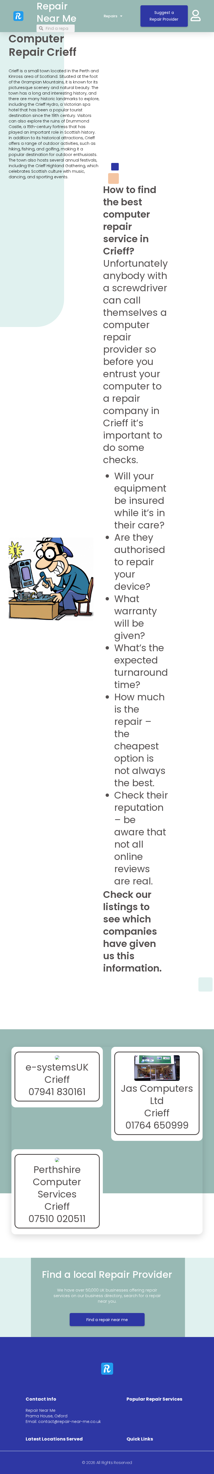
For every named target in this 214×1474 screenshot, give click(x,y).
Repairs (110, 16)
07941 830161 (57, 1091)
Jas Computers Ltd (157, 1094)
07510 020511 (57, 1218)
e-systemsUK (57, 1067)
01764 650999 (157, 1125)
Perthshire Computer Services (57, 1182)
